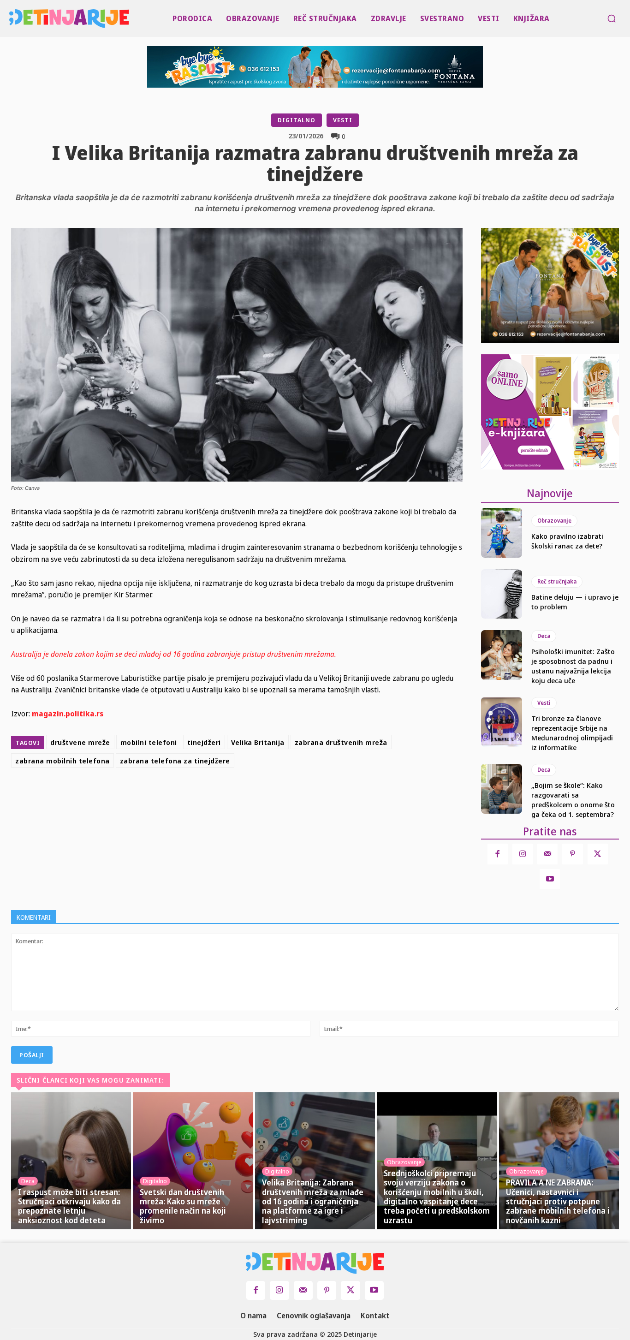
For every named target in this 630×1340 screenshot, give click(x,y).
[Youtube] (550, 879)
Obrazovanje (554, 520)
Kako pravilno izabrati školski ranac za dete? (567, 540)
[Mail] (547, 854)
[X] (255, 794)
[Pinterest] (276, 794)
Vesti (342, 120)
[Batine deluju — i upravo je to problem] (502, 594)
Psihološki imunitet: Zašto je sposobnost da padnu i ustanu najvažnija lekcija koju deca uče (573, 666)
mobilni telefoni (148, 742)
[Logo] (11, 18)
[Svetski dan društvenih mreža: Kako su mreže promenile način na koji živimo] (193, 1160)
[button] (611, 18)
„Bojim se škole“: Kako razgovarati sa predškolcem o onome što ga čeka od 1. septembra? (573, 799)
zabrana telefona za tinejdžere (175, 760)
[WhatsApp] (298, 794)
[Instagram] (522, 854)
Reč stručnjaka (557, 581)
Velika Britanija (258, 742)
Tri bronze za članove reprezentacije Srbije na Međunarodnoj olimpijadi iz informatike (572, 733)
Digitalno (296, 120)
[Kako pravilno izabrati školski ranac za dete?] (502, 533)
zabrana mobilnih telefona (62, 760)
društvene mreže (80, 742)
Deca (543, 636)
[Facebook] (234, 794)
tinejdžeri (204, 742)
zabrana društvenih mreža (341, 742)
